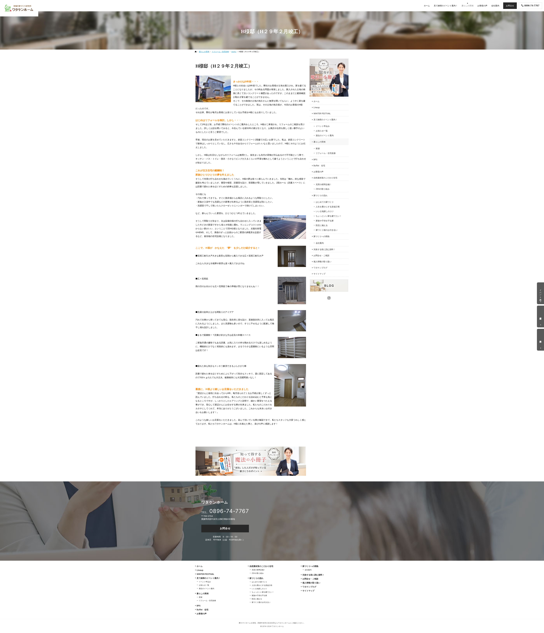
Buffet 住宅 (319, 165)
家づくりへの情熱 (321, 236)
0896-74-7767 (229, 511)
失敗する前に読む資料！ (324, 249)
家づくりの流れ (320, 195)
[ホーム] (195, 51)
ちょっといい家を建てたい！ (329, 216)
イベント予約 (540, 293)
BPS (315, 159)
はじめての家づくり (325, 202)
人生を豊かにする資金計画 (328, 206)
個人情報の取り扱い (322, 261)
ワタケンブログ (320, 267)
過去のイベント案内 (325, 135)
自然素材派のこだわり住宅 (325, 178)
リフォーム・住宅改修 (326, 153)
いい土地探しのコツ (325, 211)
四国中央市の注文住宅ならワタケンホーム (274, 623)
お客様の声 (318, 171)
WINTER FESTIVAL (322, 113)
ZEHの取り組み (323, 189)
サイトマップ (319, 273)
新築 (318, 148)
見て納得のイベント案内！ (325, 119)
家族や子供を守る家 (325, 220)
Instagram (329, 297)
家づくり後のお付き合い (327, 230)
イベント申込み (323, 126)
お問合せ (225, 528)
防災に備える (322, 225)
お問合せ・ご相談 (321, 255)
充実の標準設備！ (324, 184)
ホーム (316, 101)
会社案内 (320, 243)
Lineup (317, 107)
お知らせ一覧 (322, 131)
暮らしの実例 (319, 142)
